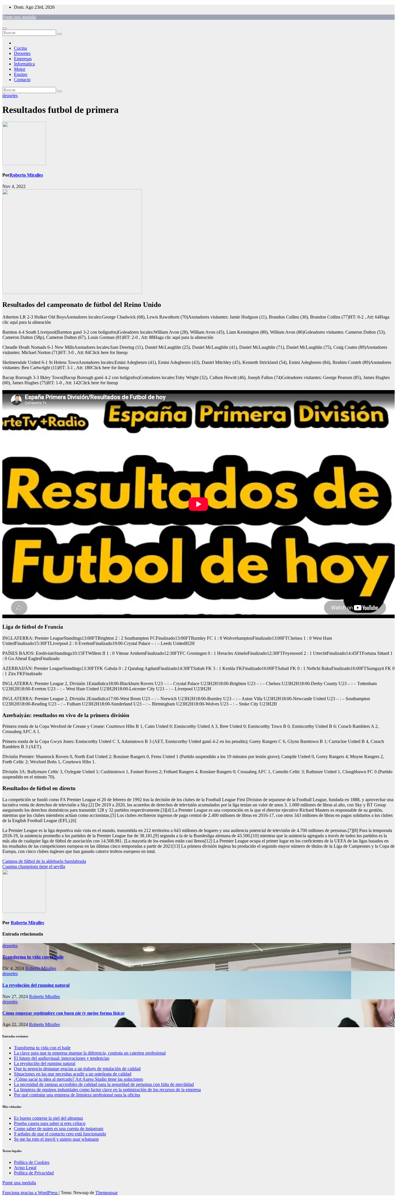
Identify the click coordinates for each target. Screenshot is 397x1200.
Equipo (20, 74)
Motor (19, 69)
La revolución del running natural (35, 985)
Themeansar (106, 1192)
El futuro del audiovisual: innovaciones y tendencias (61, 1058)
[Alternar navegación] (4, 28)
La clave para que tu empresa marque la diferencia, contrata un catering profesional (90, 1052)
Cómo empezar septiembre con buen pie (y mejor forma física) (63, 1013)
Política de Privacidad (34, 1172)
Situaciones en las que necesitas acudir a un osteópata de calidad (72, 1073)
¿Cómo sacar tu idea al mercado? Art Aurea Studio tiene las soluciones (78, 1079)
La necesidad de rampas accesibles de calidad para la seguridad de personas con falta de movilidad (104, 1084)
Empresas (23, 58)
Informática (24, 63)
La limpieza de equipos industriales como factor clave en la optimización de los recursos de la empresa (107, 1089)
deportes (10, 95)
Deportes (22, 53)
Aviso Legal (25, 1167)
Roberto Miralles (26, 175)
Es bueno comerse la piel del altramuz (48, 1118)
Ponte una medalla (19, 17)
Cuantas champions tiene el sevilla (33, 866)
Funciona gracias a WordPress (30, 1192)
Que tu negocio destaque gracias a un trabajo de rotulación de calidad (77, 1068)
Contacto (22, 79)
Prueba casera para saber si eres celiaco (49, 1123)
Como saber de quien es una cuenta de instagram (58, 1128)
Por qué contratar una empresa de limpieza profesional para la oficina (77, 1094)
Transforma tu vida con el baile (33, 956)
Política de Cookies (31, 1162)
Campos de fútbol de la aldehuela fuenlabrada (44, 861)
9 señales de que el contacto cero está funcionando (60, 1133)
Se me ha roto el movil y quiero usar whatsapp (56, 1139)
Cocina (20, 48)
